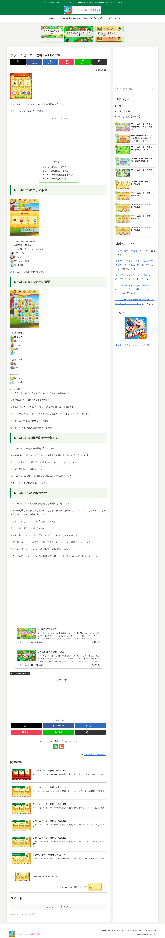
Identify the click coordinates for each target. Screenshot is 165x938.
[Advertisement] (58, 137)
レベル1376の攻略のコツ (56, 179)
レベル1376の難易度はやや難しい (59, 175)
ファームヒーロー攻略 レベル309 (131, 251)
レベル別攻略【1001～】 (21, 673)
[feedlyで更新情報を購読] (55, 746)
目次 (55, 161)
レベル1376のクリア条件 (56, 167)
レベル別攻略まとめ (115, 930)
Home (103, 930)
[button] (99, 62)
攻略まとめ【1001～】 (134, 930)
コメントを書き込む (58, 906)
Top (159, 932)
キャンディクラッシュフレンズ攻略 (132, 345)
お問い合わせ (151, 930)
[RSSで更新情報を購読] (61, 746)
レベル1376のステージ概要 (56, 171)
